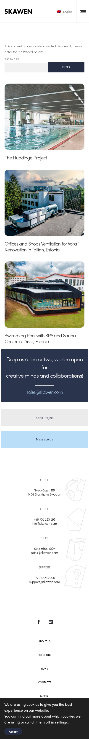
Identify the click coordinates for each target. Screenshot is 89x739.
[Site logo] (18, 11)
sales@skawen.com (44, 552)
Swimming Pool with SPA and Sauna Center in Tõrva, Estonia (40, 338)
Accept (13, 731)
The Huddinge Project (26, 157)
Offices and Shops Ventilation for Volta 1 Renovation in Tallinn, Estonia (42, 246)
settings (61, 722)
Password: (12, 59)
